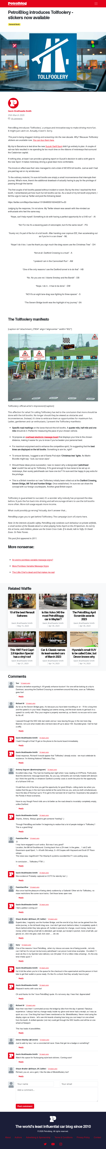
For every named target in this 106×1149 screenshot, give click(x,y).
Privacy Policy (83, 1137)
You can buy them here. (43, 140)
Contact (97, 1137)
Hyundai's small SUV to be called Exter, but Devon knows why (84, 653)
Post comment (24, 1106)
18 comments (16, 118)
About (8, 1137)
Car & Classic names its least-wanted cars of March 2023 (53, 653)
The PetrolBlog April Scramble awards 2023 (84, 615)
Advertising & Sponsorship (38, 1137)
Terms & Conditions (64, 1137)
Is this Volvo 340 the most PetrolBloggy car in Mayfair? (53, 615)
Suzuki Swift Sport (54, 146)
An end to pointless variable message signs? (32, 559)
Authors (18, 1137)
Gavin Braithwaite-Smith (20, 110)
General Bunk (14, 24)
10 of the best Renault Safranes (22, 614)
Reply (21, 696)
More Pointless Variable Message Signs (30, 565)
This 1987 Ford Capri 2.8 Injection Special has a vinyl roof (22, 653)
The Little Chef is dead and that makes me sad (33, 572)
